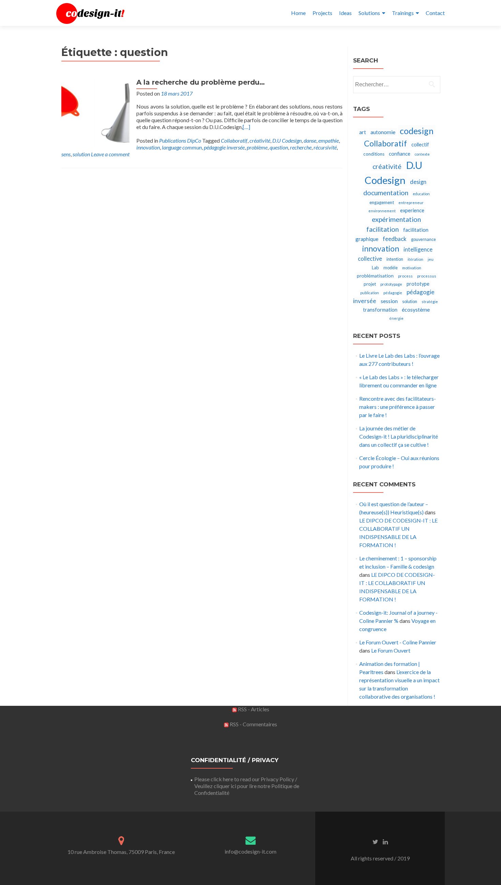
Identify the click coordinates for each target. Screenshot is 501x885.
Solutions (369, 13)
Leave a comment (110, 154)
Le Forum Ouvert (390, 650)
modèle (390, 267)
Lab (375, 267)
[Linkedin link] (385, 841)
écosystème (416, 309)
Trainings (403, 13)
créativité (259, 140)
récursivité (325, 147)
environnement (382, 211)
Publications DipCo (180, 140)
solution (81, 154)
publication (369, 292)
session (389, 301)
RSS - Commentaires (253, 724)
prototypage (391, 284)
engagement (381, 202)
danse (310, 140)
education (421, 193)
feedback (395, 238)
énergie (396, 318)
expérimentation (396, 219)
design (418, 182)
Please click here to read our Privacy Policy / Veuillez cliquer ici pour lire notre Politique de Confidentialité (246, 786)
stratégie (430, 301)
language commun (182, 147)
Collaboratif (234, 140)
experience (412, 210)
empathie (328, 140)
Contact (435, 13)
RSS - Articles (253, 709)
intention (394, 259)
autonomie (382, 132)
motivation (411, 268)
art (362, 132)
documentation (385, 193)
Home (298, 13)
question (279, 147)
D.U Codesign (287, 140)
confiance (399, 154)
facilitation (382, 229)
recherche (301, 147)
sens (66, 154)
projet (370, 284)
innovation (148, 147)
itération (415, 259)
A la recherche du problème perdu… (200, 82)
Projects (322, 13)
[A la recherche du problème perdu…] (95, 112)
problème (257, 147)
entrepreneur (411, 202)
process (405, 276)
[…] (246, 127)
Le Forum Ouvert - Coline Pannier (397, 642)
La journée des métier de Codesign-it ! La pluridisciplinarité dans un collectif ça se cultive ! (398, 436)
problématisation (375, 276)
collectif (420, 144)
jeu (431, 259)
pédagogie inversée (224, 147)
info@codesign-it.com (250, 851)
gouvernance (423, 239)
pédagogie (392, 292)
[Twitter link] (375, 841)
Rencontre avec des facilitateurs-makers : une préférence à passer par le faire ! (397, 406)
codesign (417, 131)
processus (426, 276)
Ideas (345, 13)
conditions (373, 154)
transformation (380, 310)
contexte (422, 154)
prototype (418, 284)
